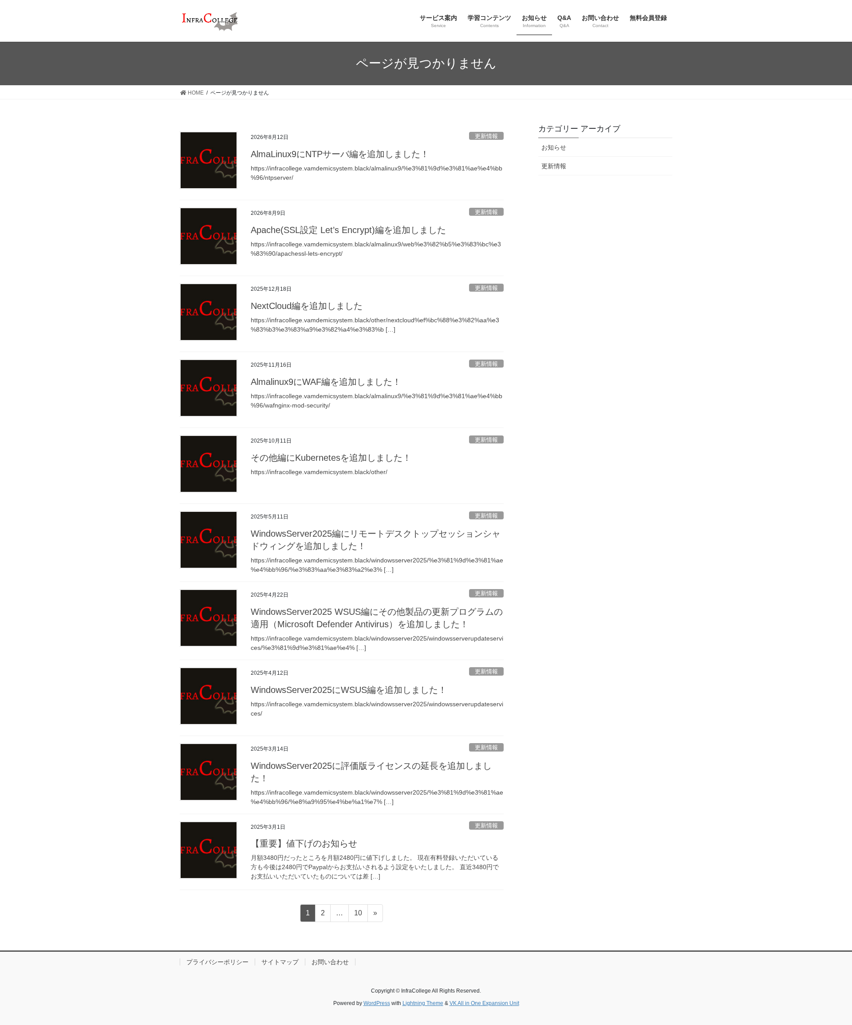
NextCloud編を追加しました (307, 306)
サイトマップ (280, 962)
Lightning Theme (422, 1003)
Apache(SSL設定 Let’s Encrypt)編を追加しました (348, 230)
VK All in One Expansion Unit (484, 1003)
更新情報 (486, 136)
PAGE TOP (824, 986)
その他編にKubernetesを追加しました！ (331, 458)
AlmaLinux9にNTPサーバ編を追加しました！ (340, 154)
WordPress (376, 1003)
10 (358, 915)
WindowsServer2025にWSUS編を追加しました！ (349, 690)
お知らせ (553, 147)
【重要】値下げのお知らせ (304, 843)
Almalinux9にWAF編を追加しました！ (326, 382)
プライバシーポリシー (217, 962)
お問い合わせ (330, 962)
